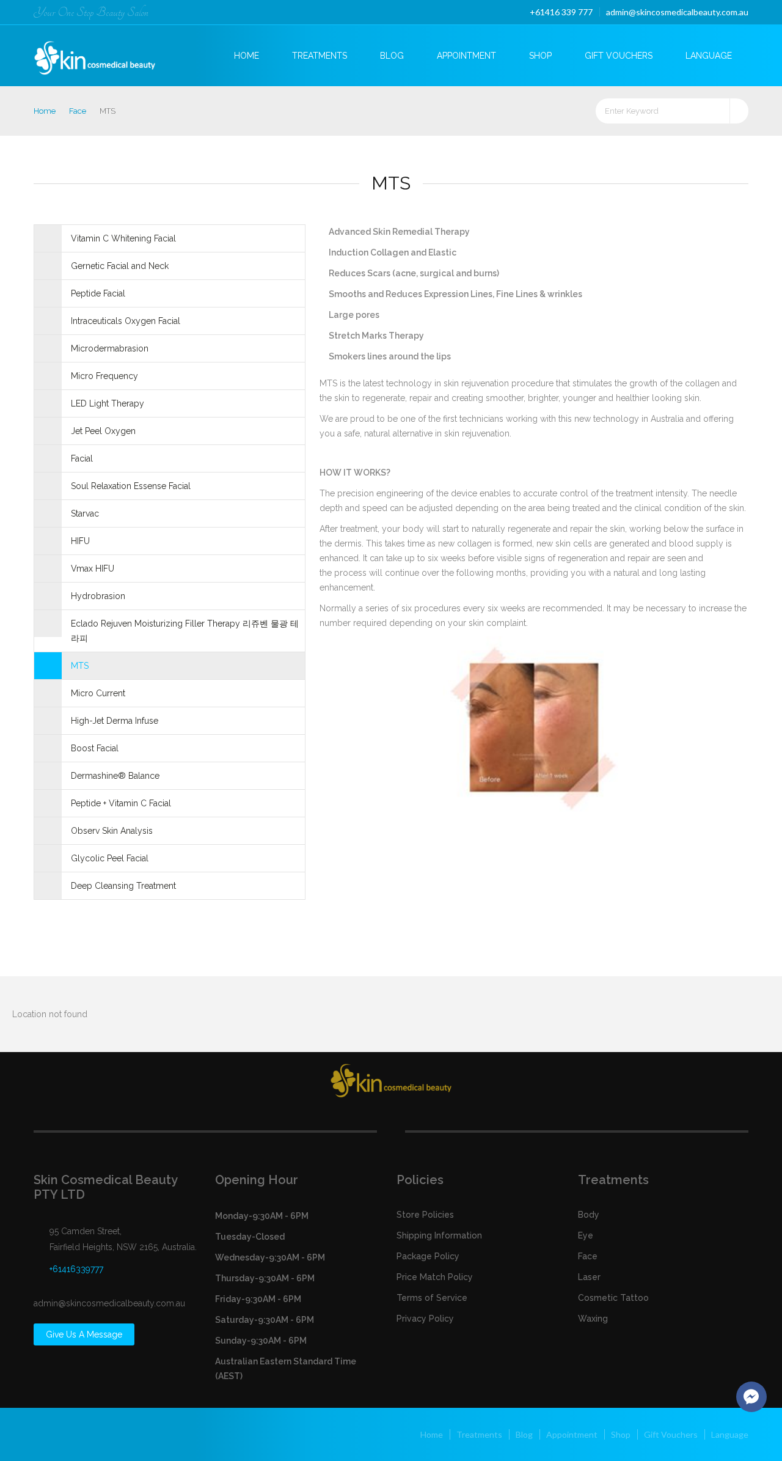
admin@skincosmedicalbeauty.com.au (677, 12)
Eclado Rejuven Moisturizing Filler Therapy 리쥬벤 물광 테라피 (185, 631)
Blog (392, 56)
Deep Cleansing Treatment (123, 886)
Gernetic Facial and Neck (120, 266)
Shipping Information (439, 1235)
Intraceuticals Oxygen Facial (125, 321)
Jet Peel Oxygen (103, 431)
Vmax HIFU (92, 568)
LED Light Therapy (107, 403)
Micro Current (98, 693)
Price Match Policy (434, 1277)
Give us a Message (84, 1334)
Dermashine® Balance (115, 776)
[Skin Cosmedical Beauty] (105, 54)
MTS (80, 666)
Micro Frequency (104, 376)
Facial (82, 458)
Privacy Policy (425, 1318)
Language (708, 56)
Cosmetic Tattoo (613, 1298)
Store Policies (425, 1215)
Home (246, 56)
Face (77, 111)
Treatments (319, 56)
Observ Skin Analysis (112, 831)
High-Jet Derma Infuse (114, 721)
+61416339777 (76, 1269)
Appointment (466, 56)
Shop (540, 56)
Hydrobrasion (98, 596)
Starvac (85, 513)
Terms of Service (431, 1298)
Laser (589, 1277)
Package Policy (427, 1256)
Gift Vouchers (618, 56)
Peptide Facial (98, 293)
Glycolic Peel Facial (109, 858)
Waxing (593, 1318)
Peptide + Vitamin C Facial (121, 803)
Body (588, 1215)
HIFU (80, 541)
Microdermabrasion (109, 348)
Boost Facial (95, 748)
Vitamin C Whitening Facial (123, 238)
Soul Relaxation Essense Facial (131, 486)
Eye (585, 1235)
